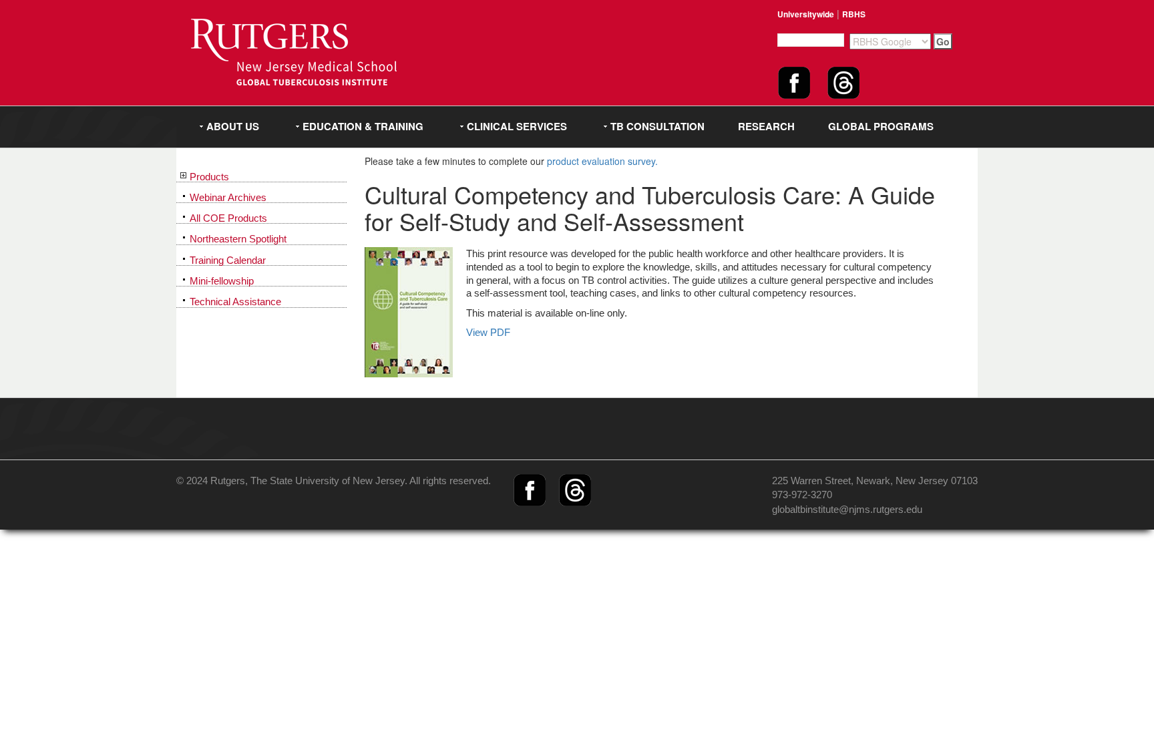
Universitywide (805, 14)
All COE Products (228, 218)
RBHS (854, 14)
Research (766, 126)
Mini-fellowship (222, 281)
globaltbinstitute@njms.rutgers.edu (847, 509)
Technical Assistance (235, 302)
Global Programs (881, 126)
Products (209, 177)
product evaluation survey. (602, 161)
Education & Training (363, 126)
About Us (232, 126)
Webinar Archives (228, 197)
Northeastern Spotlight (238, 239)
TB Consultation (657, 126)
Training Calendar (228, 260)
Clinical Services (517, 126)
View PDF (488, 332)
